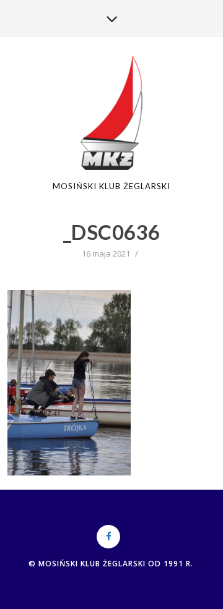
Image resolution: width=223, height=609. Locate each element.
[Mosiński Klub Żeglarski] (112, 114)
